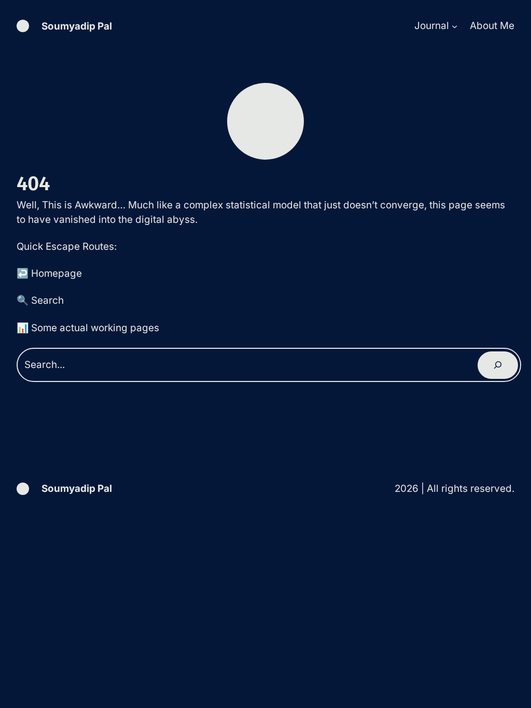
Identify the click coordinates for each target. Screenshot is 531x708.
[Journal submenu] (454, 26)
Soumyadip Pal (76, 26)
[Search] (498, 365)
